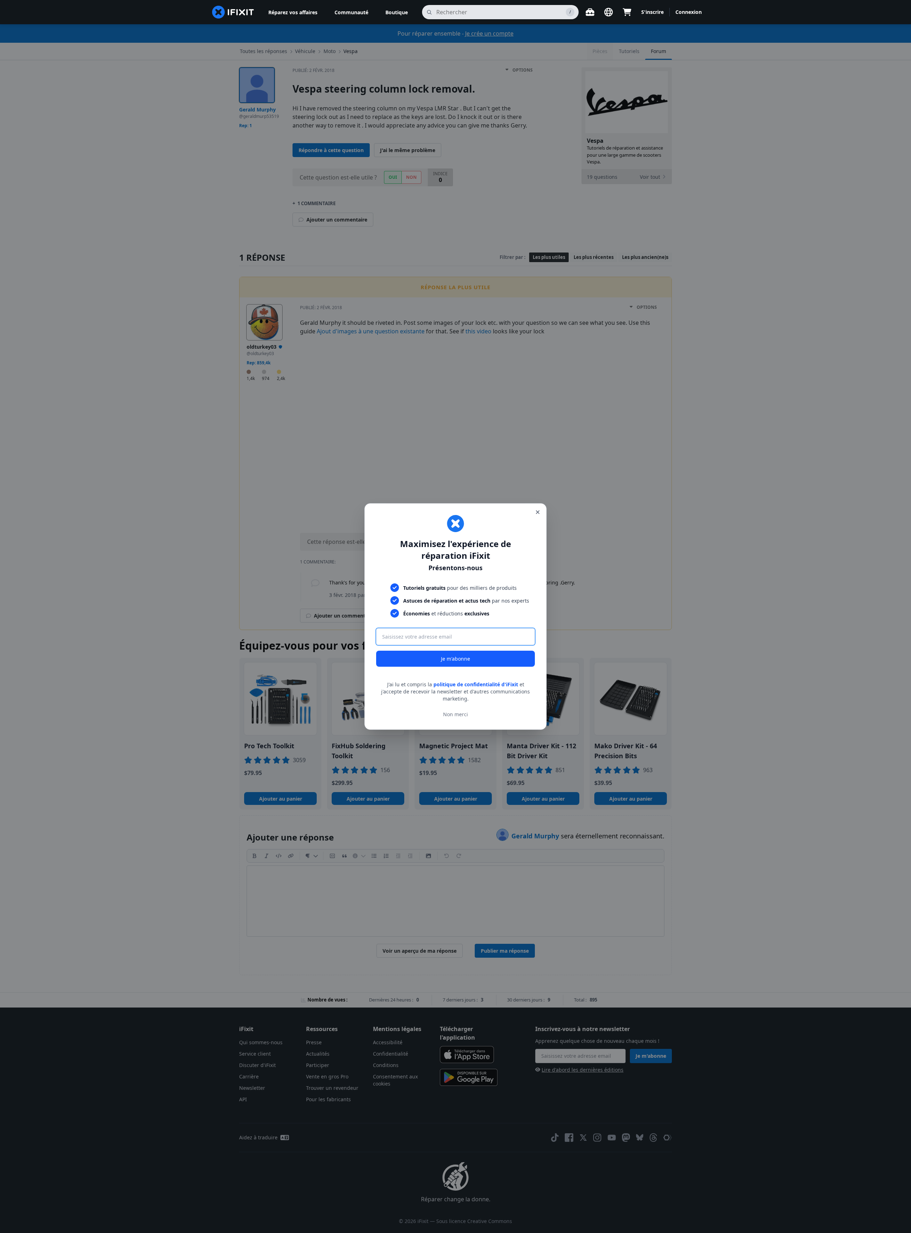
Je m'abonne (455, 658)
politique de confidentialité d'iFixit (475, 684)
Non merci (455, 714)
